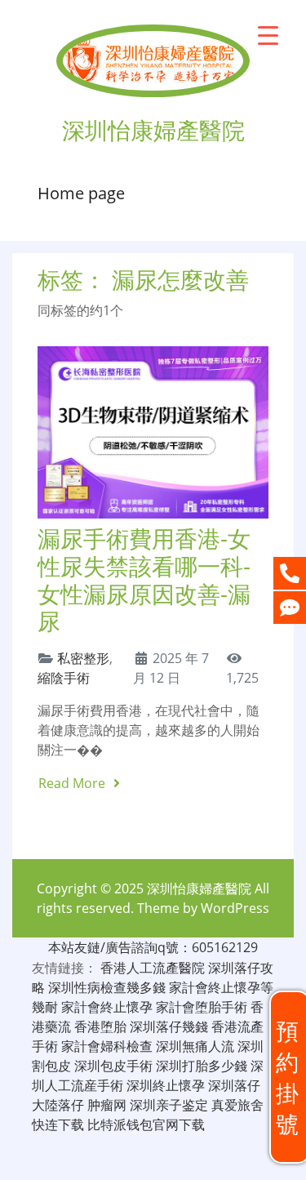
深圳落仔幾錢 (169, 1026)
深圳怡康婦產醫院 (199, 888)
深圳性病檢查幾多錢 (107, 987)
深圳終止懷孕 (165, 1085)
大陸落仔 (58, 1105)
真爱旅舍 (237, 1105)
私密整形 (83, 658)
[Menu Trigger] (268, 34)
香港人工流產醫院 (152, 968)
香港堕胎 (100, 1026)
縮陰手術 (64, 678)
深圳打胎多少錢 (201, 1066)
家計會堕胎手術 (201, 1007)
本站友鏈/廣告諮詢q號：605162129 (153, 947)
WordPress (235, 908)
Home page (81, 193)
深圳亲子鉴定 (169, 1105)
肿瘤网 (106, 1105)
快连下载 (58, 1124)
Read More (73, 783)
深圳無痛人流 (195, 1046)
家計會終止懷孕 (107, 1007)
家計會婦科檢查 (107, 1046)
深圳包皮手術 (113, 1066)
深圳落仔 (234, 1085)
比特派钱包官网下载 (146, 1124)
